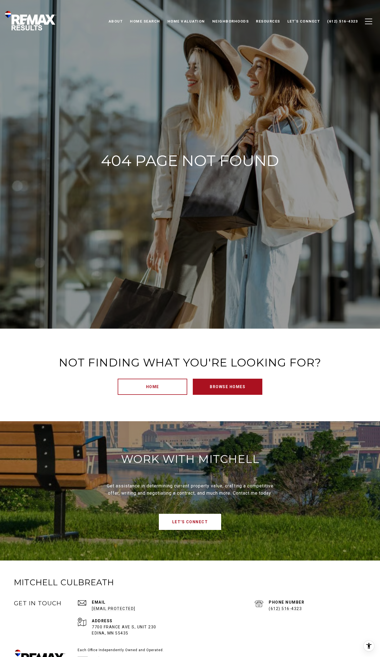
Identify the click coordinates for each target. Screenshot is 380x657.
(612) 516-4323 (285, 608)
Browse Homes (227, 387)
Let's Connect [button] (190, 522)
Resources (268, 21)
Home (152, 387)
